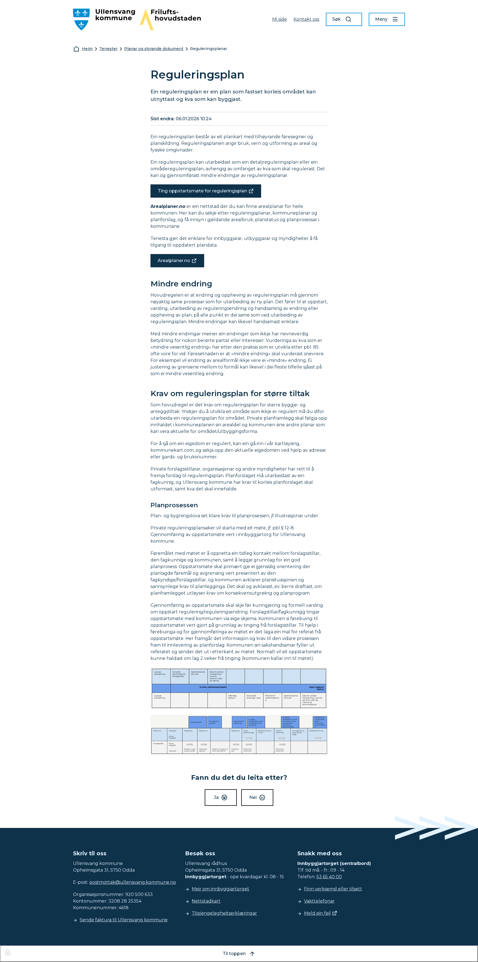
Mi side (279, 19)
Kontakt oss (306, 19)
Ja (216, 797)
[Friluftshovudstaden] (170, 19)
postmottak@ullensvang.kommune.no (132, 882)
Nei (253, 797)
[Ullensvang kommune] (104, 19)
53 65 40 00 (329, 876)
